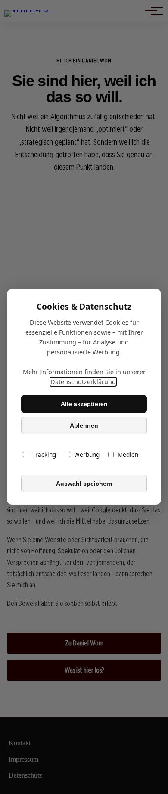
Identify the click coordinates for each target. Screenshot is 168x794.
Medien (128, 455)
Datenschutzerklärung (83, 382)
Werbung (87, 455)
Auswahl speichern (84, 483)
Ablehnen (84, 425)
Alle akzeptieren (84, 403)
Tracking (44, 455)
